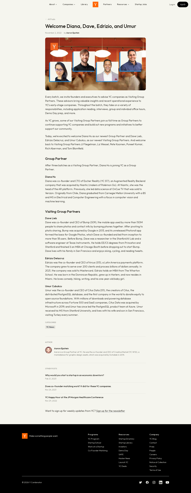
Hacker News (124, 458)
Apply (182, 4)
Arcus (92, 262)
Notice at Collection (157, 462)
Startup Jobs (141, 4)
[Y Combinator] (95, 4)
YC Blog (152, 439)
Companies (68, 4)
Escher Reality (92, 181)
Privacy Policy (155, 458)
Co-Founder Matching (98, 450)
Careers (153, 454)
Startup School (94, 442)
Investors (123, 446)
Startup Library (125, 442)
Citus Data (94, 290)
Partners (107, 4)
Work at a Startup (96, 446)
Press (151, 446)
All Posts (51, 19)
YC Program (93, 439)
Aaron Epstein (72, 33)
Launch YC (123, 462)
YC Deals (123, 466)
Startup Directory (126, 439)
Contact (153, 442)
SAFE (121, 454)
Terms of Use (155, 470)
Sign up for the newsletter (110, 410)
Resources (122, 4)
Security (153, 466)
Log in (172, 4)
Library (84, 4)
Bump (86, 222)
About (52, 4)
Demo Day (123, 450)
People (152, 450)
